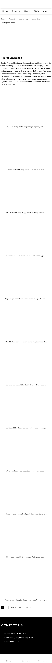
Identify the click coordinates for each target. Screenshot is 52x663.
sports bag (23, 19)
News (27, 11)
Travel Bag (35, 19)
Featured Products (11, 641)
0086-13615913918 (18, 634)
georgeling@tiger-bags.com (21, 637)
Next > (13, 607)
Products (16, 11)
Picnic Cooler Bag (24, 74)
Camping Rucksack (43, 71)
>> (20, 607)
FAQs (36, 11)
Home (5, 11)
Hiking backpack (8, 23)
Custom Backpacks (8, 74)
